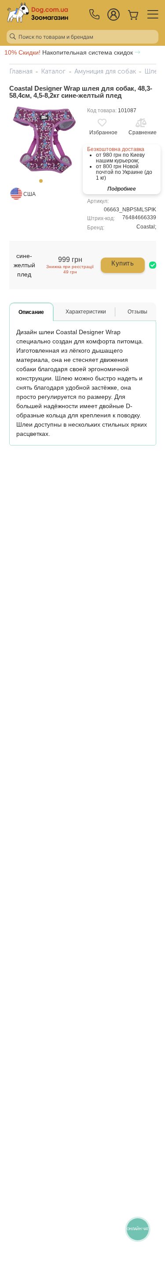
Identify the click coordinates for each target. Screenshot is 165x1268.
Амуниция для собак (105, 71)
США (29, 194)
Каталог (53, 71)
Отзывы (137, 312)
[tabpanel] (43, 140)
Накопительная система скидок (69, 52)
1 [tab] (43, 183)
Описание (31, 312)
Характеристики (86, 312)
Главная (21, 71)
